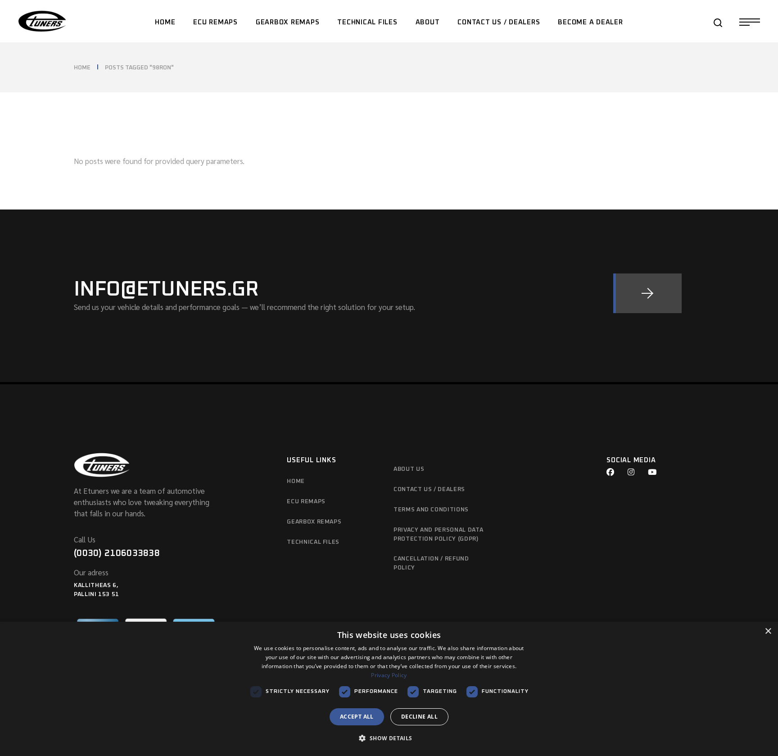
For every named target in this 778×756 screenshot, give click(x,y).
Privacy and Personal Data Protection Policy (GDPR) (438, 534)
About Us (409, 469)
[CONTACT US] (647, 293)
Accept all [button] (357, 716)
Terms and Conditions (431, 510)
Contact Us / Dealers (429, 489)
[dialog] (389, 689)
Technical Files (313, 542)
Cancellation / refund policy (431, 563)
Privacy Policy (389, 675)
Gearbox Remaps (314, 522)
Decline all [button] (419, 716)
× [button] (767, 631)
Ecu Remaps (306, 502)
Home (296, 481)
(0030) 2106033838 (117, 553)
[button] (389, 738)
